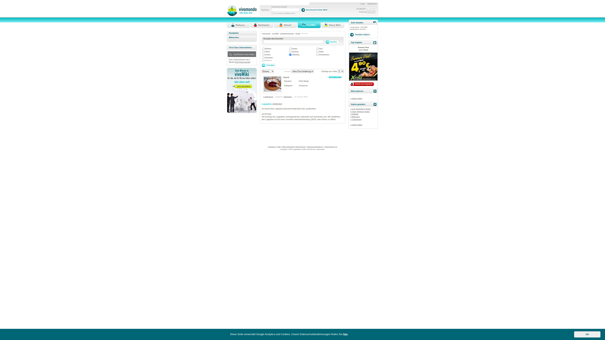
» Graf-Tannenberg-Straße (360, 109)
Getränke (295, 51)
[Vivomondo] (242, 15)
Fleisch (267, 51)
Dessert (294, 48)
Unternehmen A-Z (330, 147)
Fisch (321, 48)
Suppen (268, 54)
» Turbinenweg (356, 119)
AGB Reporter (300, 147)
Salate (321, 51)
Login (362, 4)
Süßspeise (296, 54)
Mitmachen (234, 37)
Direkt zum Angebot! (363, 84)
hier (345, 334)
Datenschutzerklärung (315, 147)
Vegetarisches (324, 54)
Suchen (265, 10)
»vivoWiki (275, 33)
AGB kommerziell (288, 147)
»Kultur (297, 33)
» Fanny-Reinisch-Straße (360, 112)
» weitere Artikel (356, 98)
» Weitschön (355, 117)
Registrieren (372, 4)
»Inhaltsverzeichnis (287, 33)
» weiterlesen (268, 97)
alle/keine (268, 60)
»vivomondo (266, 33)
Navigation (234, 33)
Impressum (272, 147)
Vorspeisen (269, 57)
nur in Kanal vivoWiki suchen (284, 13)
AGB (279, 147)
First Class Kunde (242, 62)
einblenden (277, 104)
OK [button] (587, 334)
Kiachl (286, 77)
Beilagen (268, 48)
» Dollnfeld (354, 114)
